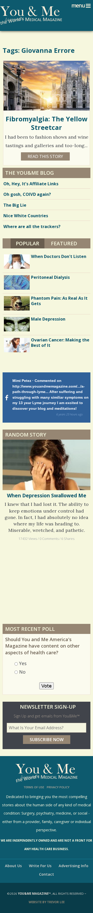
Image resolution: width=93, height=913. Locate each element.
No (22, 672)
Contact (46, 874)
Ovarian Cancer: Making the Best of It (60, 342)
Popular (30, 243)
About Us (13, 865)
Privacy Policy (58, 787)
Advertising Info (73, 865)
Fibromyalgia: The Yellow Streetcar (47, 122)
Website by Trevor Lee (47, 902)
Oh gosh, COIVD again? (27, 194)
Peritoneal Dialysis (50, 277)
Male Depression (48, 319)
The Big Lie (14, 205)
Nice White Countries (25, 216)
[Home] (31, 15)
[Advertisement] (46, 582)
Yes (23, 663)
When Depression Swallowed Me (46, 495)
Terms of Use (34, 787)
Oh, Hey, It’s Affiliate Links (30, 184)
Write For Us (40, 865)
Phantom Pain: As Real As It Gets (59, 300)
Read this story (45, 156)
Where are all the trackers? (31, 226)
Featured (64, 243)
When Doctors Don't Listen (58, 256)
